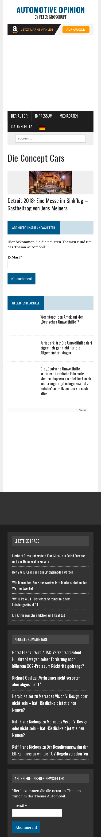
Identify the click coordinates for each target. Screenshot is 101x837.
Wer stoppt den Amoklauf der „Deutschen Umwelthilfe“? (61, 319)
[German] (42, 126)
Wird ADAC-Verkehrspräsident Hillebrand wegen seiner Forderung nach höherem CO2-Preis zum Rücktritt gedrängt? (48, 659)
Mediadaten (69, 116)
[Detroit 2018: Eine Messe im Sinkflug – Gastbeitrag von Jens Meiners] (50, 191)
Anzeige (82, 410)
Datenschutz (21, 126)
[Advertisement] (50, 75)
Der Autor (19, 116)
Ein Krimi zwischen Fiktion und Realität (38, 615)
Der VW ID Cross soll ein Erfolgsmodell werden (43, 571)
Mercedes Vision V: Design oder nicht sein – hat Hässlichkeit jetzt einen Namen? (50, 703)
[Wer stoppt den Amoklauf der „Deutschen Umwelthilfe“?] (22, 327)
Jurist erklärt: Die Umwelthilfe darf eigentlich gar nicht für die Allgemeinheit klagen (66, 348)
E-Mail (15, 257)
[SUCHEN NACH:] (50, 138)
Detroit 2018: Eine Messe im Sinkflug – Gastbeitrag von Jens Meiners (48, 204)
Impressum (43, 116)
